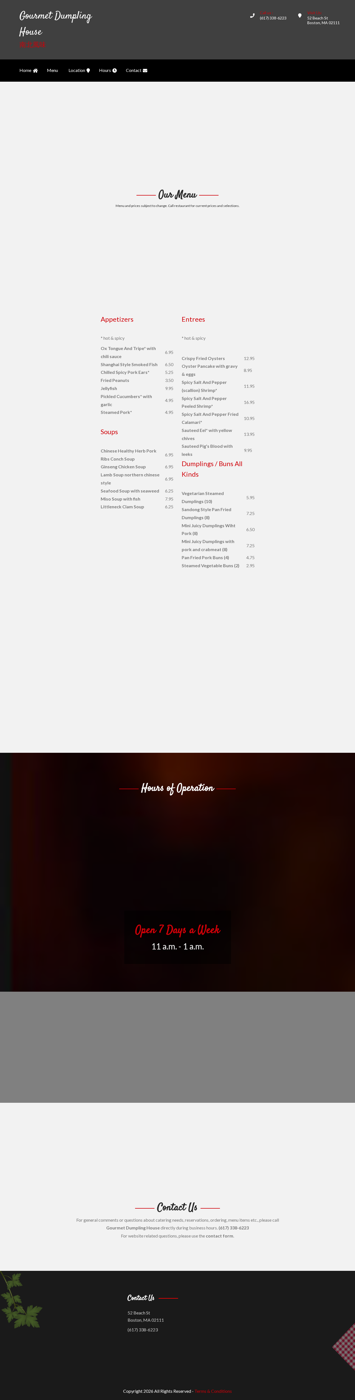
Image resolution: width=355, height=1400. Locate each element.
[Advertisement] (177, 134)
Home (25, 70)
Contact (133, 70)
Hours (105, 70)
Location (77, 70)
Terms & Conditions (213, 1391)
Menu (52, 70)
